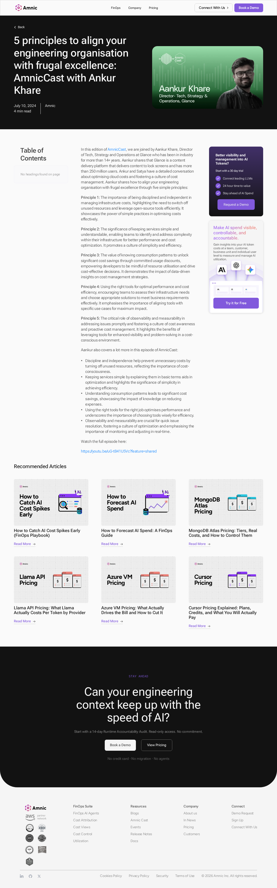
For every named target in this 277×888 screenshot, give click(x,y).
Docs (134, 841)
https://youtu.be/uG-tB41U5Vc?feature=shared (119, 451)
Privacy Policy (139, 876)
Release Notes (141, 834)
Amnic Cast (139, 820)
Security (162, 876)
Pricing (189, 827)
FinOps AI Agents (86, 813)
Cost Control (82, 834)
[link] (214, 7)
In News (190, 820)
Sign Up (237, 820)
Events (135, 827)
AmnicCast (117, 149)
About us (190, 813)
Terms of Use (185, 876)
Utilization (80, 841)
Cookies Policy (111, 876)
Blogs (134, 813)
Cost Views (81, 827)
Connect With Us (244, 827)
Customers (192, 834)
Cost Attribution (85, 820)
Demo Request (243, 813)
